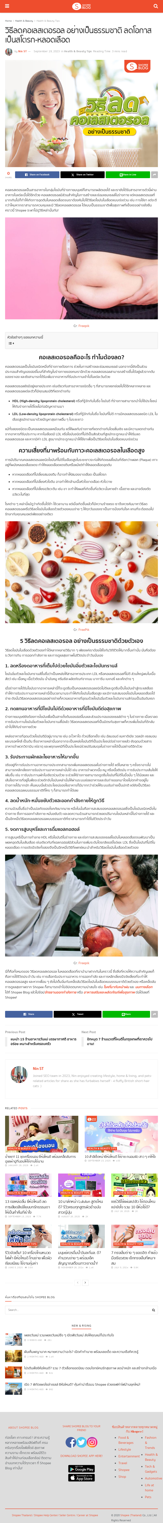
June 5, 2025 (15, 1267)
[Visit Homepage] (81, 6)
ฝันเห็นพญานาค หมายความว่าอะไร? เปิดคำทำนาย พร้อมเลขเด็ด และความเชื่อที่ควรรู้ (81, 1352)
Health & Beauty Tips (48, 21)
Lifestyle (124, 1449)
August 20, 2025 (70, 1216)
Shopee (123, 1470)
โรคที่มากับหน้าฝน (116, 987)
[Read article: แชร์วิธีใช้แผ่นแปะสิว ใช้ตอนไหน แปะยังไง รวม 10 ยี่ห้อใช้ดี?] (134, 1185)
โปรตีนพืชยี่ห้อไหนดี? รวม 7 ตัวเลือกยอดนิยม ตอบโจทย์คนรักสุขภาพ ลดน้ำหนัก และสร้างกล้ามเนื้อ (90, 1368)
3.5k (30, 1267)
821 (50, 1373)
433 (117, 1160)
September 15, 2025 (99, 1160)
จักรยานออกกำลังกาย (60, 992)
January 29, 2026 (18, 1165)
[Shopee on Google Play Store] (81, 1467)
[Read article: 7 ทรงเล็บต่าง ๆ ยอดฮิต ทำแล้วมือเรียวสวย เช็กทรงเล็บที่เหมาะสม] (134, 1236)
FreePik (84, 629)
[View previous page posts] (77, 1283)
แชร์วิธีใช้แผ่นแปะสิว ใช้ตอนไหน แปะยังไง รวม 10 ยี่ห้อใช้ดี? (133, 1204)
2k (86, 1216)
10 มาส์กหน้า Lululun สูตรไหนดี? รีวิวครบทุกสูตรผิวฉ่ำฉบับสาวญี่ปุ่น (80, 1207)
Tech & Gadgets (151, 1469)
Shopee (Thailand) (131, 1515)
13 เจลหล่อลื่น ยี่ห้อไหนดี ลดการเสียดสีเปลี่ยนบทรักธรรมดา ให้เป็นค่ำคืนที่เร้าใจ (27, 1207)
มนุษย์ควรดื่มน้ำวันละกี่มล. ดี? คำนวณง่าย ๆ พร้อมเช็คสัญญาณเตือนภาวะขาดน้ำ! (79, 1258)
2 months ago (35, 1356)
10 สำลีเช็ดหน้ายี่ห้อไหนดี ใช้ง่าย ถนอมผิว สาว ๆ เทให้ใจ (120, 1156)
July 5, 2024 (121, 1267)
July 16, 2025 (122, 1211)
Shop (122, 1476)
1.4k (91, 1267)
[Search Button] (156, 6)
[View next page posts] (85, 1283)
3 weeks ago (34, 1340)
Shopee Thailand (22, 1515)
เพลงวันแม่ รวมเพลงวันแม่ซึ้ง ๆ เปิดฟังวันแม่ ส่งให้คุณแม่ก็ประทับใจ (69, 1335)
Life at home (149, 1488)
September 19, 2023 (47, 51)
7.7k (38, 1216)
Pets (148, 1497)
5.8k (135, 1267)
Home (8, 21)
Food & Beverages (125, 1440)
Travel (122, 1463)
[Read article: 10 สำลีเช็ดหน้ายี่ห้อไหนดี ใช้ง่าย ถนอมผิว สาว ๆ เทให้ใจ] (121, 1134)
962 (50, 1389)
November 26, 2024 (72, 1267)
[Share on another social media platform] (154, 174)
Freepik (84, 326)
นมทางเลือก (143, 987)
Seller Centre (67, 1515)
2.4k (35, 1165)
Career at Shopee (87, 1515)
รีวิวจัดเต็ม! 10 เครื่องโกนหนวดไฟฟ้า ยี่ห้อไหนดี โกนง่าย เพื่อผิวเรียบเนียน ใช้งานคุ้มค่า (28, 1258)
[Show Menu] (7, 6)
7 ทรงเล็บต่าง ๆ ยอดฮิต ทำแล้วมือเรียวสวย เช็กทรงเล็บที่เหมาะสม (134, 1258)
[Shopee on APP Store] (81, 1476)
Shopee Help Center (46, 1515)
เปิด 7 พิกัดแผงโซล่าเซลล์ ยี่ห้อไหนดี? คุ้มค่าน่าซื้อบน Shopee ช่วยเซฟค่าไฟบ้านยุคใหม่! (82, 1384)
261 (49, 1340)
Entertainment (129, 1456)
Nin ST (22, 51)
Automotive (153, 1478)
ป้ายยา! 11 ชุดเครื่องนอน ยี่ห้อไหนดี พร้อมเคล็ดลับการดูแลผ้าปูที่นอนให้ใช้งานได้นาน (40, 1159)
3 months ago (35, 1389)
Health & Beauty (24, 21)
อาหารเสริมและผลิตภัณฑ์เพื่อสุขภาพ (109, 992)
